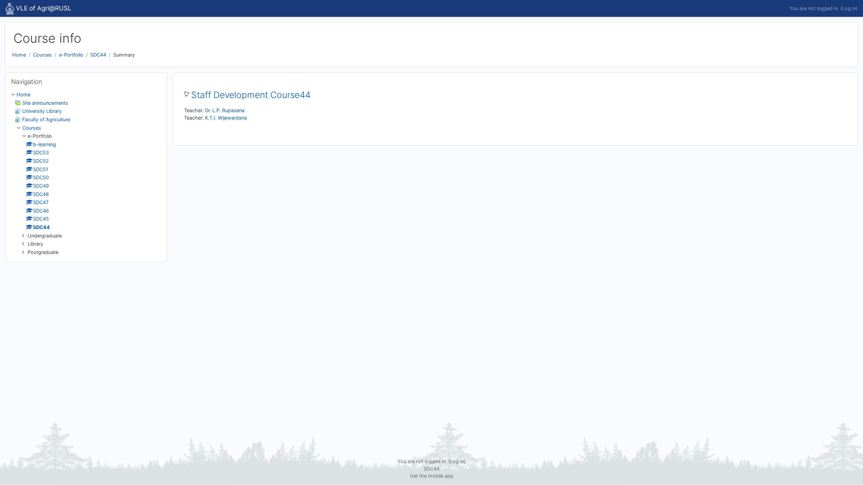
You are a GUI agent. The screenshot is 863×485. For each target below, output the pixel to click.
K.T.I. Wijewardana (226, 118)
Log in (849, 8)
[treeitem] (86, 173)
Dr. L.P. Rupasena (224, 110)
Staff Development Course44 (250, 95)
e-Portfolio (71, 55)
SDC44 (98, 55)
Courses (42, 55)
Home (19, 55)
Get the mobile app (431, 476)
